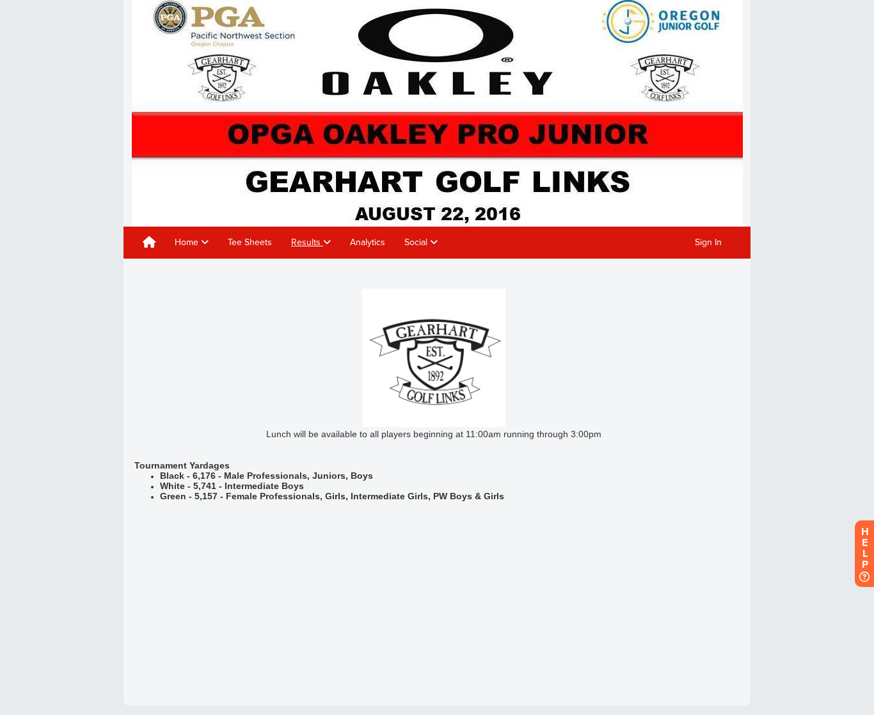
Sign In (708, 242)
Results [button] (307, 242)
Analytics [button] (367, 242)
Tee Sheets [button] (250, 242)
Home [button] (188, 242)
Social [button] (417, 242)
